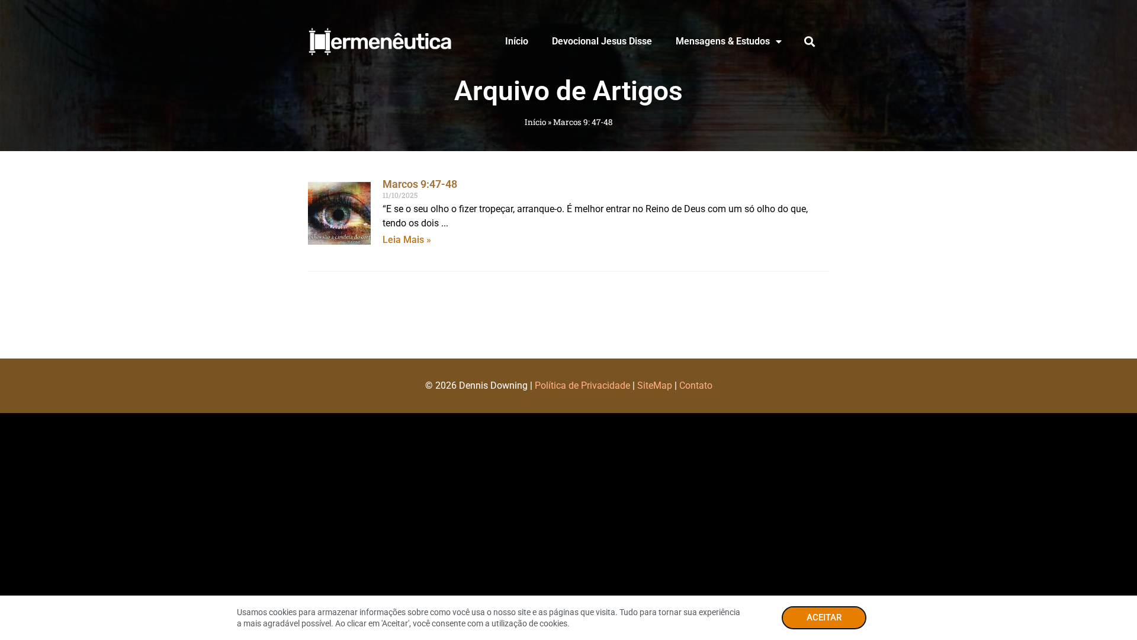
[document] (568, 320)
